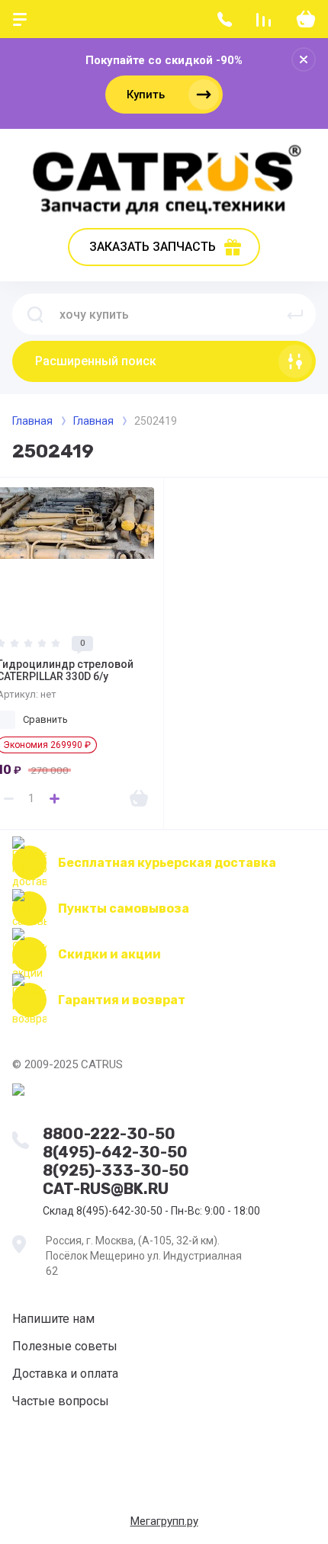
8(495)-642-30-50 (115, 1152)
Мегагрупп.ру (164, 1521)
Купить (146, 94)
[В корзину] (139, 798)
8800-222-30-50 (109, 1134)
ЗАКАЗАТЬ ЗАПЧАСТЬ (152, 246)
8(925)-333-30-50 (116, 1170)
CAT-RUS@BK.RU (106, 1189)
